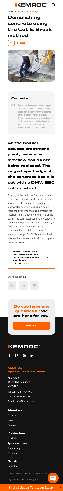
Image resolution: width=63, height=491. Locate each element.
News (11, 420)
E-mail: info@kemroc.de (21, 401)
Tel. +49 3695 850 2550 (20, 392)
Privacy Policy (34, 479)
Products (12, 438)
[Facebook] (12, 285)
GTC (23, 479)
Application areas (17, 443)
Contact (30, 325)
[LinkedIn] (23, 285)
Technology (14, 448)
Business (12, 415)
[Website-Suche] (53, 5)
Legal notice (14, 479)
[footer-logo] (24, 347)
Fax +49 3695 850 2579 (20, 396)
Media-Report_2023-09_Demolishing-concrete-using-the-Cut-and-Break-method (26, 257)
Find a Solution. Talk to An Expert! (31, 487)
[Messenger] (34, 285)
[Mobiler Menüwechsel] (9, 5)
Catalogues (14, 453)
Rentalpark (14, 466)
